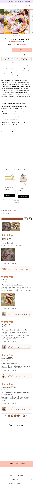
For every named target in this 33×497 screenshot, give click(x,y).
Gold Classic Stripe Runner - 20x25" (10, 184)
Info (16, 488)
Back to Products (17, 463)
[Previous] (3, 186)
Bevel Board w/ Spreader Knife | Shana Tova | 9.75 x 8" (23, 185)
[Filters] (26, 219)
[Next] (30, 186)
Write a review (12, 219)
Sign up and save (16, 475)
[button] (27, 6)
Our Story (16, 479)
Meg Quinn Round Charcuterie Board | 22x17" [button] (19, 314)
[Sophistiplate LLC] (14, 6)
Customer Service (16, 483)
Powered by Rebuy (16, 202)
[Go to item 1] (6, 226)
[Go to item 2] (15, 226)
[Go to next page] (27, 416)
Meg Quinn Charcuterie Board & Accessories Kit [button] (17, 377)
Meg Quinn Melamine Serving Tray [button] (18, 269)
